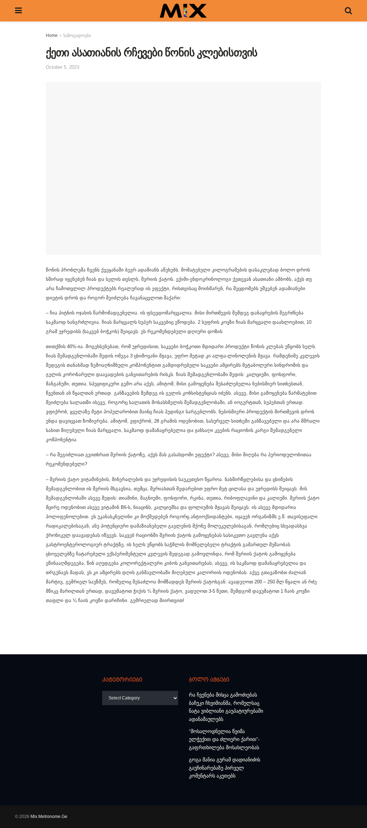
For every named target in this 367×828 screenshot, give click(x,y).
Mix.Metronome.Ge (48, 816)
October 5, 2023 (62, 67)
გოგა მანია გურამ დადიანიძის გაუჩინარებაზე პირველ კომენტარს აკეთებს (224, 768)
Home (52, 35)
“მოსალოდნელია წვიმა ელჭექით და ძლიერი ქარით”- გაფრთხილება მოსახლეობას (224, 739)
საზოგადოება (77, 35)
